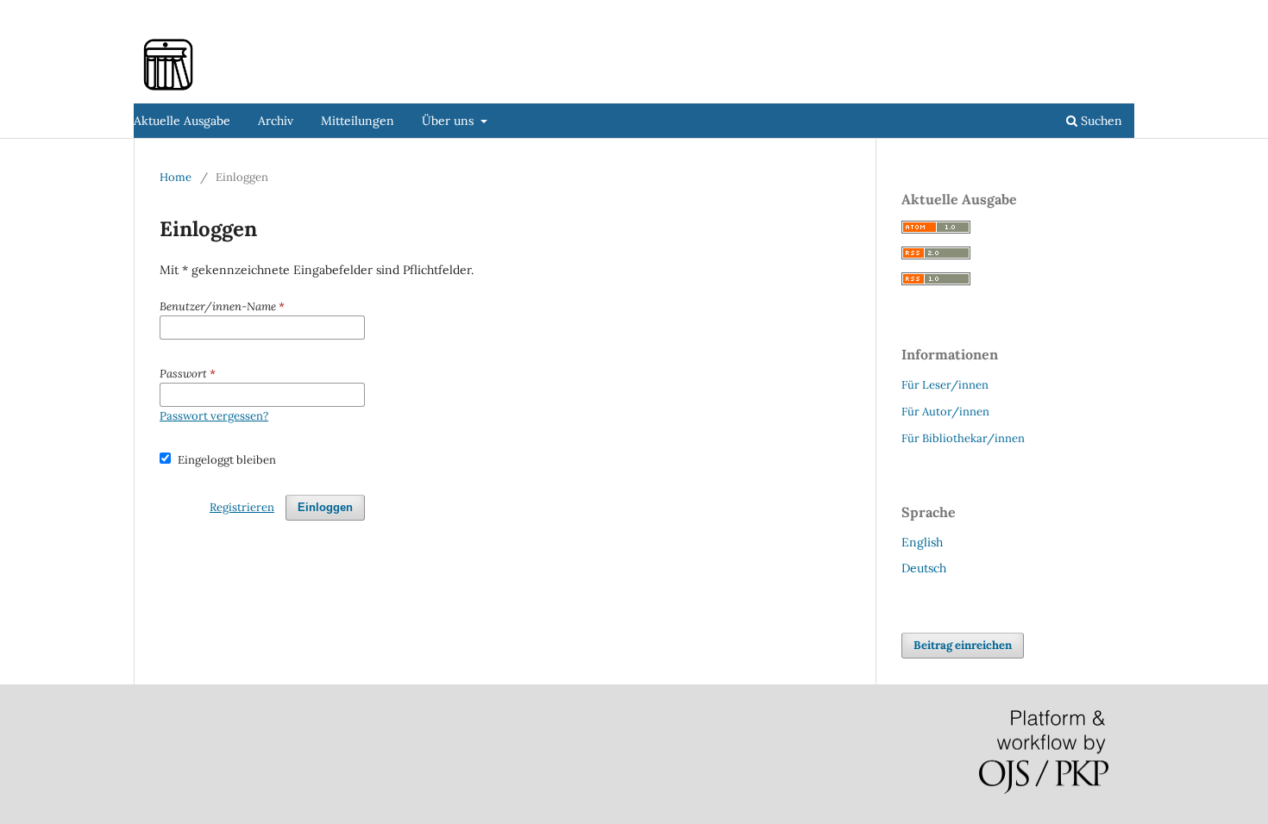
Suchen (1099, 120)
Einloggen (1108, 12)
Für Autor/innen (945, 411)
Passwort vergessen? (214, 416)
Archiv (275, 120)
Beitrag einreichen (962, 645)
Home (175, 177)
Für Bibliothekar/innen (963, 438)
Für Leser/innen (945, 385)
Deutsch (923, 568)
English (922, 542)
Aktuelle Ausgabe (182, 120)
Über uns (449, 120)
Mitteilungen (357, 120)
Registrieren (1029, 12)
